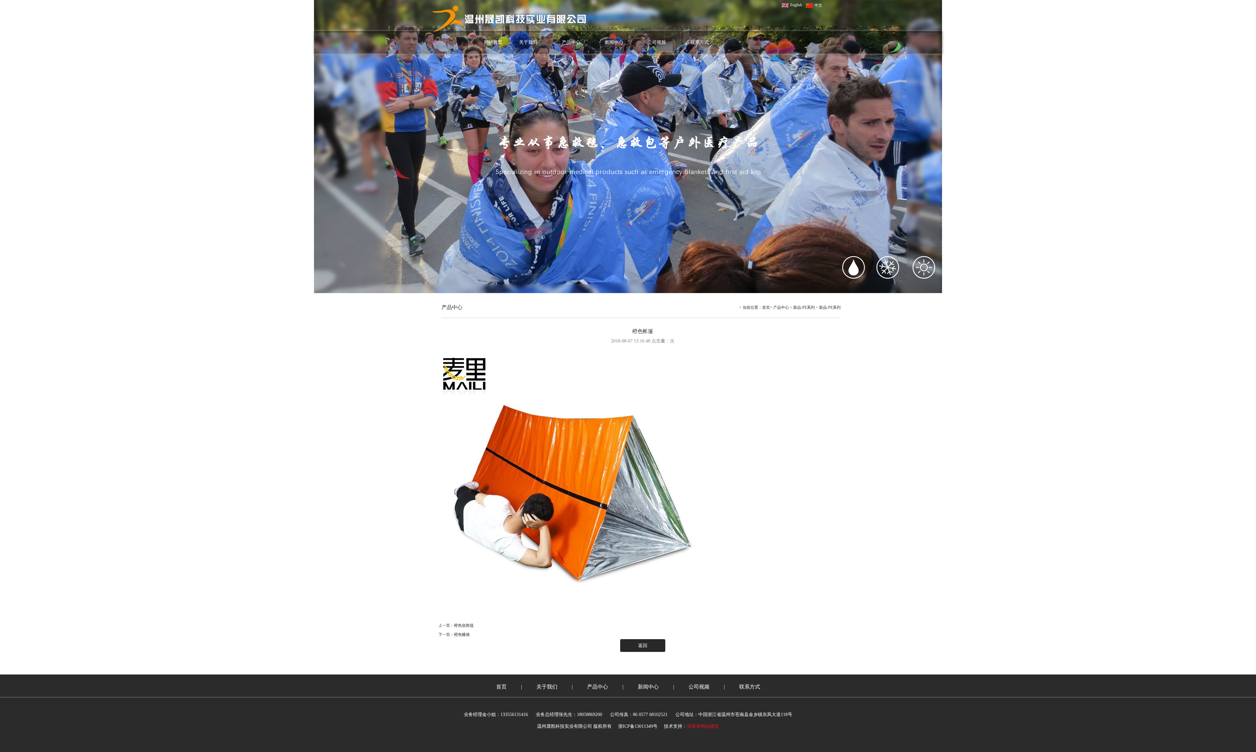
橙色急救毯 (464, 625)
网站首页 (493, 42)
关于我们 (528, 42)
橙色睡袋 (462, 634)
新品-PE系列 (804, 307)
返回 (642, 645)
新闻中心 (614, 42)
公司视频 (657, 42)
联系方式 (699, 42)
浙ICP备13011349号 (637, 726)
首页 (766, 307)
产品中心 (571, 42)
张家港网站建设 (703, 726)
